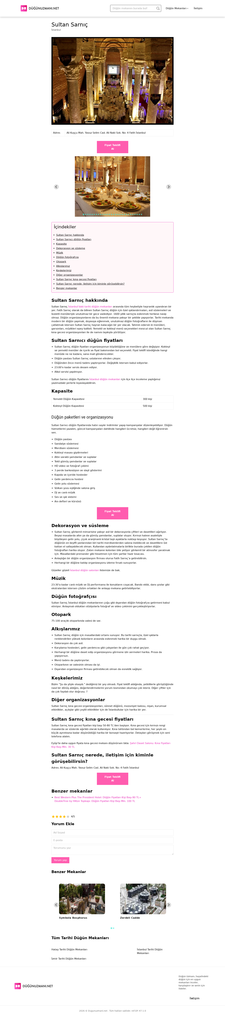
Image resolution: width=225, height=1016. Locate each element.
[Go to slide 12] (107, 214)
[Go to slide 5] (92, 214)
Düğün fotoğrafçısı (67, 257)
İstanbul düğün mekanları (104, 379)
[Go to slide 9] (100, 214)
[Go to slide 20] (124, 214)
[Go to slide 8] (98, 214)
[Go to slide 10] (102, 214)
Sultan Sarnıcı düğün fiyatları (73, 239)
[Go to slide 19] (122, 214)
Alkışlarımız (63, 266)
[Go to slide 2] (85, 214)
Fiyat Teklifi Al (112, 147)
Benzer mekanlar (66, 288)
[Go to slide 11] (105, 214)
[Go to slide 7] (96, 214)
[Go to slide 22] (128, 214)
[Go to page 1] (111, 928)
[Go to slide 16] (115, 214)
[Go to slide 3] (87, 214)
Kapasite (61, 243)
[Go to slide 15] (113, 214)
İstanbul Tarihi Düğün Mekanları (150, 951)
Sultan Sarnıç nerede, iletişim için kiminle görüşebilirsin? (90, 283)
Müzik (59, 252)
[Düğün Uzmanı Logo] (34, 986)
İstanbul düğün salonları (84, 570)
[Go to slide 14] (111, 214)
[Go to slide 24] (132, 214)
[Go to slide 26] (137, 214)
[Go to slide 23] (130, 214)
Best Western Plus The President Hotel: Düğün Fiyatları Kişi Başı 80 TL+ (97, 797)
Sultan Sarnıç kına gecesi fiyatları (76, 279)
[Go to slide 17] (117, 214)
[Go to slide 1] (83, 214)
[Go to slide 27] (139, 214)
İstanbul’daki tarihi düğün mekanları (90, 306)
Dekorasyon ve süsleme (70, 248)
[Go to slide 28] (141, 214)
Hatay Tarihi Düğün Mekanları (69, 949)
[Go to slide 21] (126, 214)
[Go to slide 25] (135, 214)
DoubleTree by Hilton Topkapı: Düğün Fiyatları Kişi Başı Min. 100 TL (94, 801)
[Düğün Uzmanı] (40, 8)
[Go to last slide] (56, 186)
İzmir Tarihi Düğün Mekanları (68, 958)
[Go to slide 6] (94, 214)
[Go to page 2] (113, 928)
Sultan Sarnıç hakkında (70, 235)
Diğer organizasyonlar (69, 274)
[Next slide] (168, 186)
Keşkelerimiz (63, 270)
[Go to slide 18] (120, 214)
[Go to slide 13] (109, 214)
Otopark (61, 261)
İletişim (198, 8)
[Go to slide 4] (90, 214)
